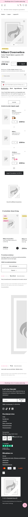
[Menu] (2, 5)
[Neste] (18, 44)
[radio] (18, 118)
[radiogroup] (14, 85)
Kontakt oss (5, 419)
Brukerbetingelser (7, 425)
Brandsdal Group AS (12, 498)
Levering (4, 421)
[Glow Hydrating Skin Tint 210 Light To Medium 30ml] (6, 116)
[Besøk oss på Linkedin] (12, 409)
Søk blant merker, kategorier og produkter (14, 9)
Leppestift (15, 14)
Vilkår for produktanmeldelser (8, 262)
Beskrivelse (4, 88)
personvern (10, 404)
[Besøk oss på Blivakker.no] (5, 5)
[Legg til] (17, 248)
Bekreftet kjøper (21, 275)
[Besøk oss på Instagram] (3, 409)
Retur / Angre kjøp (7, 423)
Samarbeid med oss (7, 464)
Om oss (4, 456)
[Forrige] (9, 44)
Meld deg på (21, 400)
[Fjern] (25, 110)
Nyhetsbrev (5, 462)
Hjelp (3, 416)
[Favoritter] (23, 5)
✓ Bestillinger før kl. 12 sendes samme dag (14, 381)
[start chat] (24, 505)
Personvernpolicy (6, 427)
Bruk (11, 88)
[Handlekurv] (26, 5)
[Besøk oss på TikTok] (7, 409)
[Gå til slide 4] (14, 44)
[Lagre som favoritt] (24, 21)
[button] (14, 33)
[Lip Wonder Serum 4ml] (6, 158)
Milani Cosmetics (12, 52)
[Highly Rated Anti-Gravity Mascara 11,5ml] (6, 137)
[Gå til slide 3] (12, 44)
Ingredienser (18, 88)
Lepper (9, 14)
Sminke (3, 14)
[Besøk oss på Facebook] (9, 409)
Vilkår (3, 404)
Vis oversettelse (5, 287)
